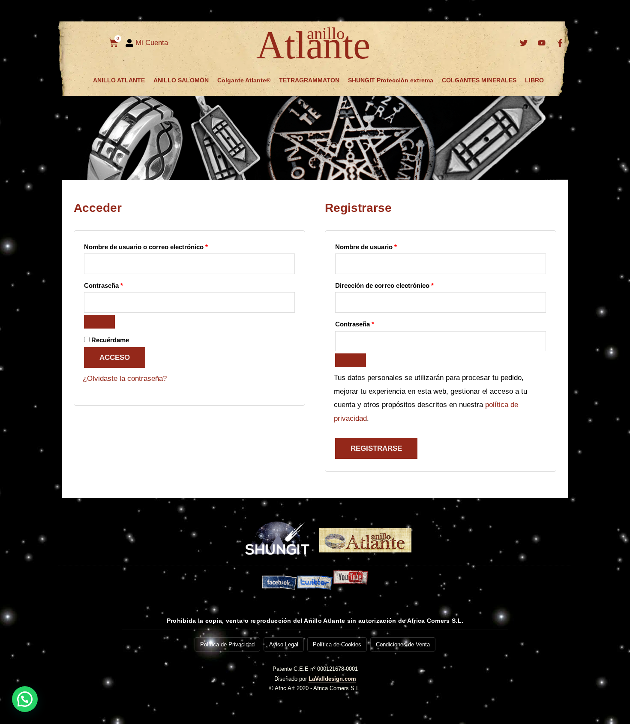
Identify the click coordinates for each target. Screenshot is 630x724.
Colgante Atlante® (243, 80)
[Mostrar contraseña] (99, 322)
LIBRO (534, 80)
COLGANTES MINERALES (479, 80)
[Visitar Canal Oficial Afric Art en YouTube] (543, 43)
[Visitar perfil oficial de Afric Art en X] (525, 43)
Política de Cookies (337, 644)
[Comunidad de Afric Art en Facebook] (561, 43)
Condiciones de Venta (403, 644)
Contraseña (120, 284)
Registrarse (376, 448)
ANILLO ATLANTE (119, 80)
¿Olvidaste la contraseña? (125, 378)
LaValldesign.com (332, 679)
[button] (25, 699)
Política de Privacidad (227, 644)
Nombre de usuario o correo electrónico (162, 245)
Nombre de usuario (382, 245)
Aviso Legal (283, 644)
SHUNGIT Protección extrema (390, 80)
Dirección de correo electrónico (401, 284)
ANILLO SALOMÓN (181, 80)
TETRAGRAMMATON (309, 80)
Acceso (114, 357)
